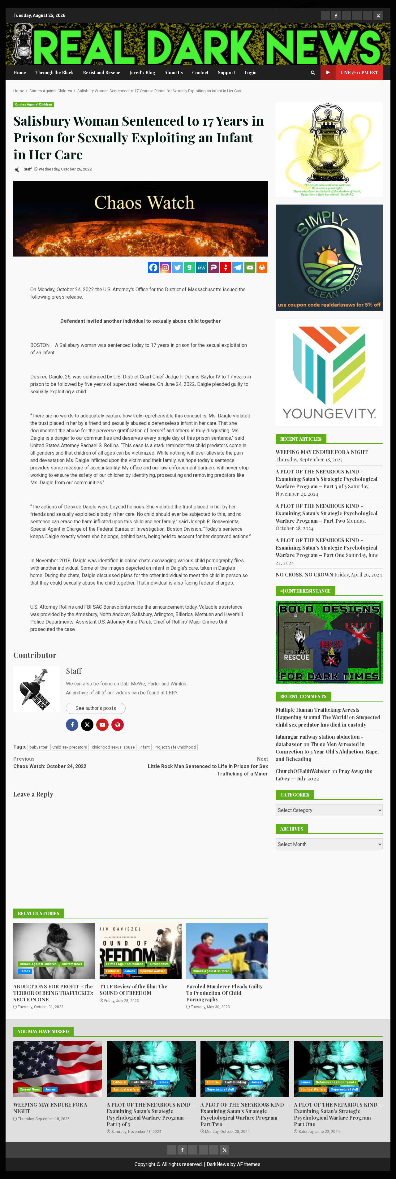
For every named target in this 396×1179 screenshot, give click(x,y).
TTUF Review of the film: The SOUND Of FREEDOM (140, 951)
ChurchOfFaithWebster (303, 770)
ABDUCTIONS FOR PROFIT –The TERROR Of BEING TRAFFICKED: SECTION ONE (54, 951)
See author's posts (95, 708)
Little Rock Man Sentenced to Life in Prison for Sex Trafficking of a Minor (208, 766)
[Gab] (189, 267)
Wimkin (178, 684)
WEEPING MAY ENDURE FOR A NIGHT (322, 452)
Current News (72, 964)
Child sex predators (69, 747)
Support (226, 73)
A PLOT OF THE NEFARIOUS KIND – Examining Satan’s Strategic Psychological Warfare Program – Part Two (326, 513)
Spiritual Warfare (153, 971)
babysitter (38, 747)
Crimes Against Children (33, 104)
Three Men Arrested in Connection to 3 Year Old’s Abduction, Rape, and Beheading (327, 751)
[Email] (249, 267)
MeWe (138, 684)
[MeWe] (201, 267)
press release (67, 297)
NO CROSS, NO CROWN (304, 574)
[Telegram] (237, 267)
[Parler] (213, 267)
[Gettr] (225, 267)
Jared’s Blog (142, 73)
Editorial (112, 971)
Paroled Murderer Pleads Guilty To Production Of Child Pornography (227, 951)
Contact (200, 73)
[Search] (313, 73)
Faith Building (141, 1082)
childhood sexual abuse (113, 747)
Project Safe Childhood (175, 747)
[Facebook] (153, 267)
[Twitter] (177, 267)
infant (145, 747)
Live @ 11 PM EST (359, 73)
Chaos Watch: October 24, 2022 (49, 762)
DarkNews (218, 1164)
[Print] (261, 267)
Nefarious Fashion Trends (336, 1082)
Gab (124, 684)
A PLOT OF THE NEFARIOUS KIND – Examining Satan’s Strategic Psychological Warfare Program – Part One (326, 547)
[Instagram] (165, 267)
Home (19, 73)
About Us (174, 73)
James (25, 971)
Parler (153, 684)
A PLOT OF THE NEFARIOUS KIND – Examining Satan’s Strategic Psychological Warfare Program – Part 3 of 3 (326, 479)
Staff (27, 169)
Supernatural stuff (220, 1089)
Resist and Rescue (101, 73)
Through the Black (54, 73)
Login (250, 73)
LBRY (171, 693)
